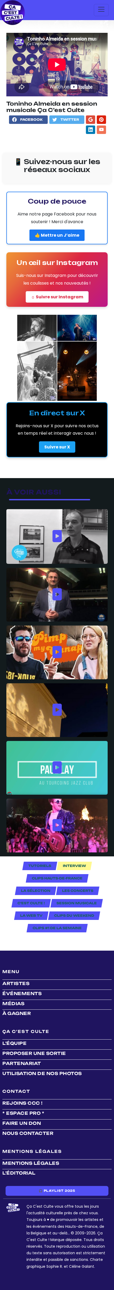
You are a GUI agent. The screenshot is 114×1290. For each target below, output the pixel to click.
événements (22, 993)
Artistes (15, 983)
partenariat (21, 1063)
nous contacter (27, 1133)
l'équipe (14, 1043)
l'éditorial (19, 1173)
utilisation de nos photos (42, 1073)
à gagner (16, 1013)
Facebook (31, 120)
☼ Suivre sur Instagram (57, 297)
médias (13, 1003)
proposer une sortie (34, 1053)
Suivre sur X (57, 447)
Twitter (69, 120)
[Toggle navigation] (101, 10)
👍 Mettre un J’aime (57, 235)
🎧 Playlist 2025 (57, 1191)
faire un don (21, 1123)
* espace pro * (23, 1113)
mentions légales (30, 1163)
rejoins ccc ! (22, 1103)
